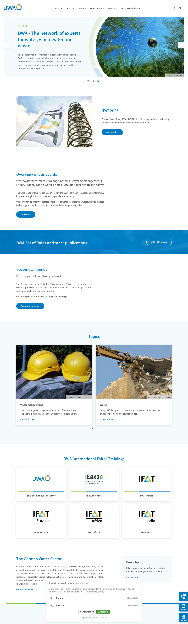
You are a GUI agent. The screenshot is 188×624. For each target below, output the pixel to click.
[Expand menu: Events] (85, 8)
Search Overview (129, 8)
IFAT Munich (112, 132)
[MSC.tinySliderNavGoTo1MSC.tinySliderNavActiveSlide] (92, 428)
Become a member (30, 306)
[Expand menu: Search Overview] (139, 8)
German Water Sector (26, 589)
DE (180, 8)
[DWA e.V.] (13, 7)
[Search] (174, 8)
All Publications (159, 242)
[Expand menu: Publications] (103, 8)
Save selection (87, 611)
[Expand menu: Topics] (73, 8)
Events (81, 8)
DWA (57, 8)
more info (25, 419)
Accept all (103, 611)
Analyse (60, 605)
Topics (68, 8)
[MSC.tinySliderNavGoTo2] (95, 428)
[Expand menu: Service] (116, 8)
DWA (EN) (90, 81)
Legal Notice (86, 617)
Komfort (60, 597)
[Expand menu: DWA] (61, 8)
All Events (26, 214)
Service (111, 8)
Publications (96, 8)
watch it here (132, 576)
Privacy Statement (100, 617)
